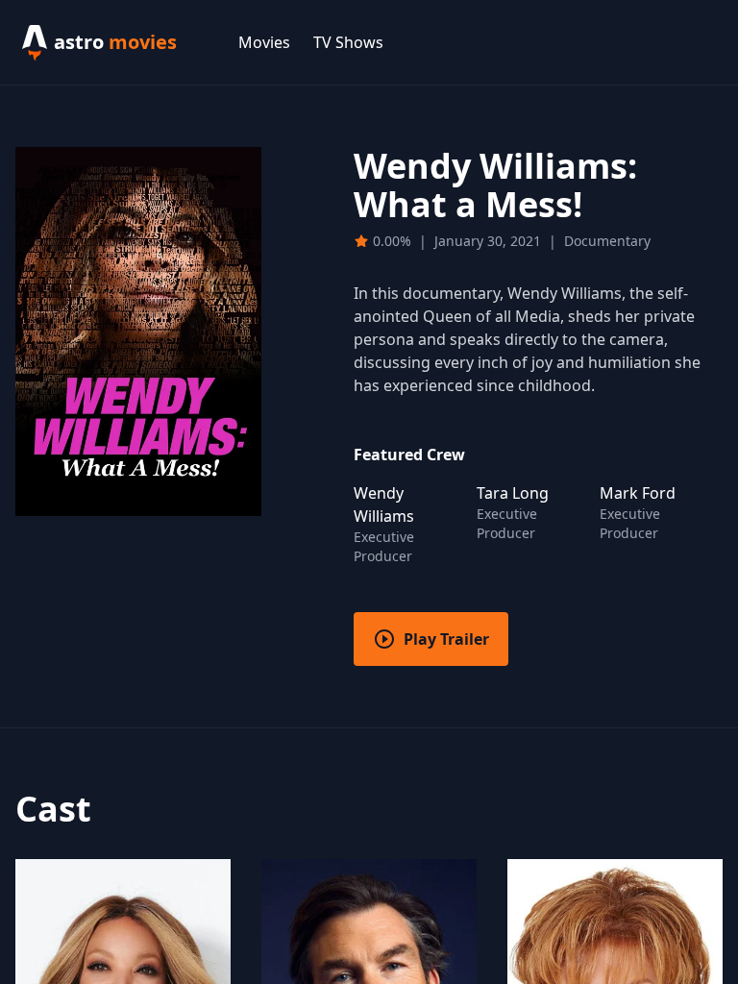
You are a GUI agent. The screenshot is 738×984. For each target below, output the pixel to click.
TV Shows (348, 42)
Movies (264, 42)
